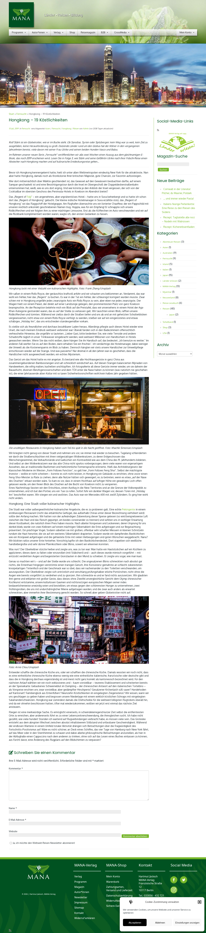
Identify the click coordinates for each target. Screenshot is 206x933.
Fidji (29, 196)
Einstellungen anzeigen (187, 922)
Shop (72, 32)
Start (11, 114)
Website (13, 831)
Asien (47, 128)
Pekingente (128, 509)
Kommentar (16, 768)
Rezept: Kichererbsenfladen (179, 226)
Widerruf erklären (84, 918)
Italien (166, 269)
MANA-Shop (116, 865)
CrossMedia (120, 32)
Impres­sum (80, 902)
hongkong (66, 128)
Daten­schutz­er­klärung (119, 895)
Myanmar (167, 292)
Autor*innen (38, 32)
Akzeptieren (135, 922)
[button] (199, 902)
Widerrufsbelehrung (118, 900)
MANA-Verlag (169, 286)
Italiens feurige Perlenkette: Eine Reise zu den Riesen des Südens (178, 208)
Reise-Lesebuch (170, 303)
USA (165, 333)
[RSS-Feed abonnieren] (159, 130)
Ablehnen (160, 922)
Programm (17, 32)
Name (13, 808)
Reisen (76, 128)
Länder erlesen (170, 281)
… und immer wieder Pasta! (178, 198)
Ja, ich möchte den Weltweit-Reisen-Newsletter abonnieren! (44, 843)
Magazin (79, 887)
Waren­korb (112, 881)
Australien (168, 253)
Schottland (168, 322)
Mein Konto (186, 32)
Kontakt (79, 913)
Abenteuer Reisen (172, 241)
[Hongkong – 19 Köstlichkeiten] (103, 76)
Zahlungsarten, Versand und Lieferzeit (119, 888)
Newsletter (80, 897)
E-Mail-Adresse (17, 819)
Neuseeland (169, 297)
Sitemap (79, 908)
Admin (86, 128)
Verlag (57, 32)
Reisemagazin (88, 32)
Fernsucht (21, 114)
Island (166, 264)
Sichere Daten (114, 906)
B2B (103, 32)
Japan (165, 275)
